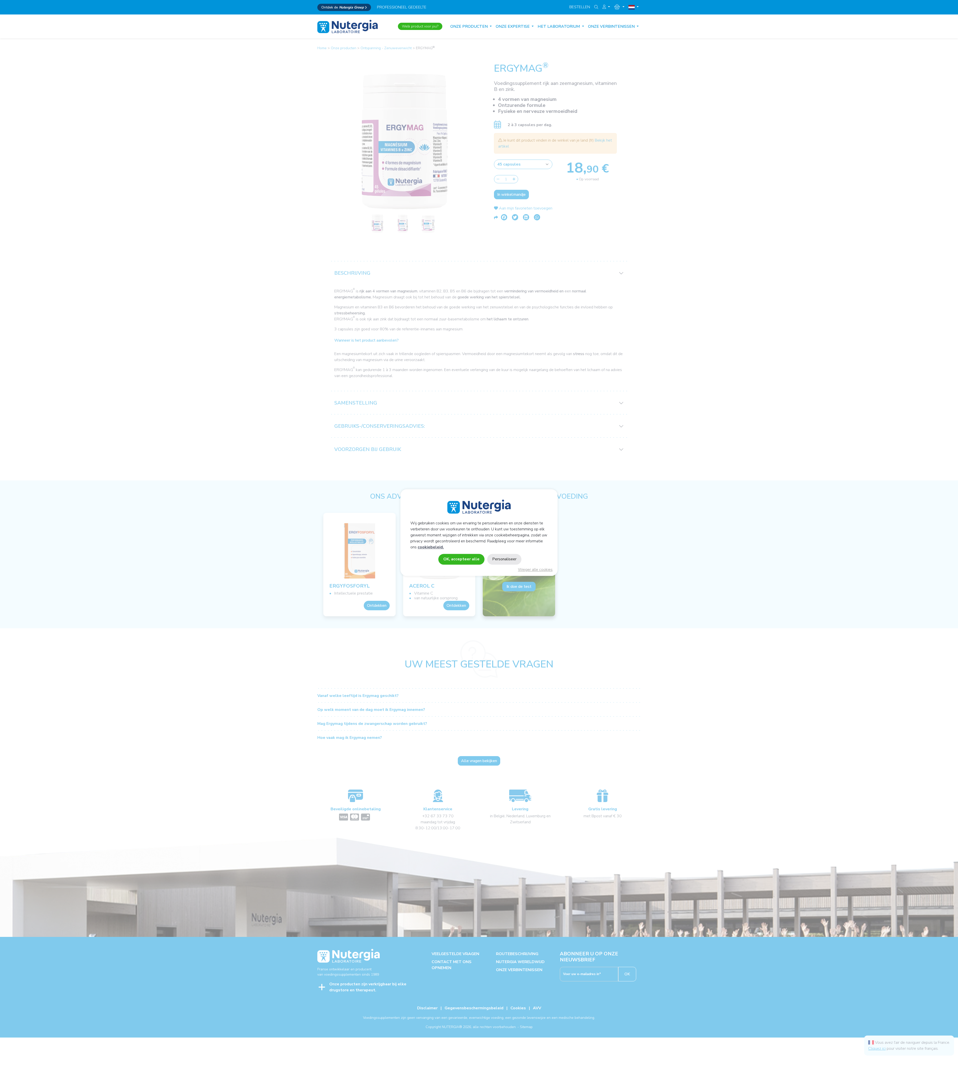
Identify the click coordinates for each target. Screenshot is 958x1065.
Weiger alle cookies (535, 569)
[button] (606, 7)
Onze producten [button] (469, 26)
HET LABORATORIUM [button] (559, 26)
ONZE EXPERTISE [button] (513, 26)
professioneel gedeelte (401, 7)
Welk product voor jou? (420, 26)
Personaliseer (504, 559)
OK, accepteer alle (461, 559)
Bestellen (579, 7)
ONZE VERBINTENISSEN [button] (612, 26)
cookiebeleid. (431, 547)
